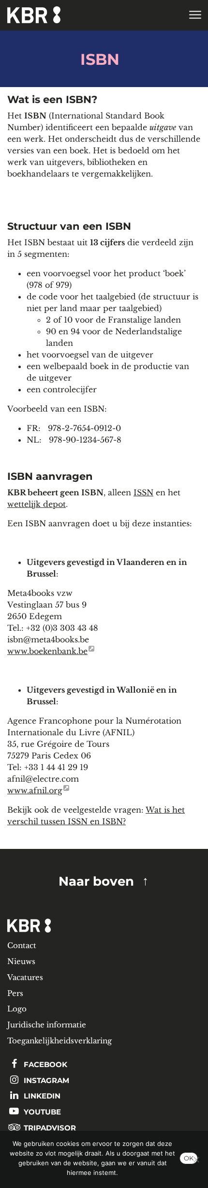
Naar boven (96, 881)
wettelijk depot (36, 504)
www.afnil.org (34, 790)
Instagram (45, 1080)
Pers (15, 993)
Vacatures (25, 977)
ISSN (143, 492)
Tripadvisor (49, 1127)
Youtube (41, 1111)
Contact (21, 945)
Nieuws (21, 961)
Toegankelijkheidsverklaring (59, 1040)
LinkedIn (41, 1095)
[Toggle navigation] (195, 15)
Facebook (44, 1064)
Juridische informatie (46, 1024)
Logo (17, 1008)
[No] (196, 1159)
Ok (188, 1158)
